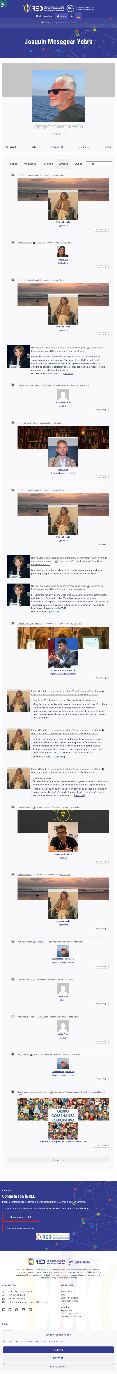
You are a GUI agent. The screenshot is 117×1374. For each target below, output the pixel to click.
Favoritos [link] (48, 163)
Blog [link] (63, 1295)
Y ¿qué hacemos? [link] (81, 691)
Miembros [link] (66, 1307)
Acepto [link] (58, 1350)
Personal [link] (13, 163)
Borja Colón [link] (31, 423)
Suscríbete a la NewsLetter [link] (20, 1228)
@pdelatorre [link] (63, 263)
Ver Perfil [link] (101, 230)
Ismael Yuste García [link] (45, 807)
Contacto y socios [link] (69, 1313)
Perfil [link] (33, 147)
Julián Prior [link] (41, 979)
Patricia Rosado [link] (33, 175)
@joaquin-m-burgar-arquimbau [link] (63, 674)
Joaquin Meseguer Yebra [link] (47, 942)
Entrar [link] (63, 16)
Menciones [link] (30, 163)
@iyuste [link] (63, 858)
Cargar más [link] (58, 1160)
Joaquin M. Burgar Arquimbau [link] (30, 385)
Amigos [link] (57, 147)
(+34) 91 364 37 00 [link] (16, 1295)
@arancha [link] (63, 406)
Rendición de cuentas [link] (71, 1316)
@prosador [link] (63, 225)
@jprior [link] (63, 1000)
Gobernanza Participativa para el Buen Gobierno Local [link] (76, 1092)
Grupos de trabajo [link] (69, 1298)
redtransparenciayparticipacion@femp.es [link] (27, 1302)
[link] (3, 3)
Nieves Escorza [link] (39, 347)
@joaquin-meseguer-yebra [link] (63, 962)
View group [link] (101, 1146)
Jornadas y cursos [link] (69, 1301)
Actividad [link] (10, 147)
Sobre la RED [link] (67, 1291)
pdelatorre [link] (41, 242)
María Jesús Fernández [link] (27, 1017)
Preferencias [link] (58, 1366)
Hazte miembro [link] (44, 16)
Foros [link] (108, 147)
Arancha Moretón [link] (55, 385)
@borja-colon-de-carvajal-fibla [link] (63, 473)
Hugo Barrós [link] (23, 1054)
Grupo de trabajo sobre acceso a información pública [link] (58, 694)
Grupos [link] (84, 147)
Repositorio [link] (66, 1310)
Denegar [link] (58, 1358)
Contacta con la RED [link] (20, 1217)
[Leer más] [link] (68, 373)
